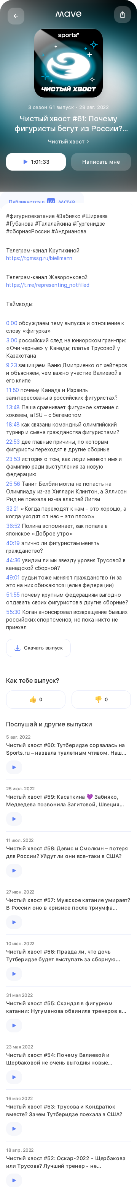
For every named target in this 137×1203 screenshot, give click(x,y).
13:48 (13, 407)
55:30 (13, 612)
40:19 (13, 543)
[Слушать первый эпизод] (14, 767)
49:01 (13, 578)
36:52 (13, 526)
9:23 (11, 365)
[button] (68, 14)
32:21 (12, 509)
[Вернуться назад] (16, 16)
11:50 (12, 390)
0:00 (11, 323)
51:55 (13, 595)
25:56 (13, 484)
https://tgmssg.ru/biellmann (39, 258)
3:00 (11, 340)
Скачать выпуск (43, 648)
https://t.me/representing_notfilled (47, 285)
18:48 (13, 425)
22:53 (13, 442)
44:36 (13, 560)
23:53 (13, 459)
